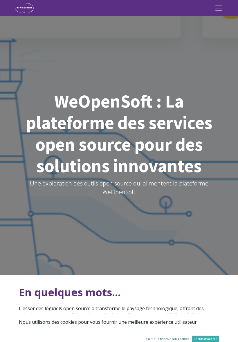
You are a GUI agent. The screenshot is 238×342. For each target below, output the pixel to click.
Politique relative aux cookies (167, 338)
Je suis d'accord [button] (205, 338)
